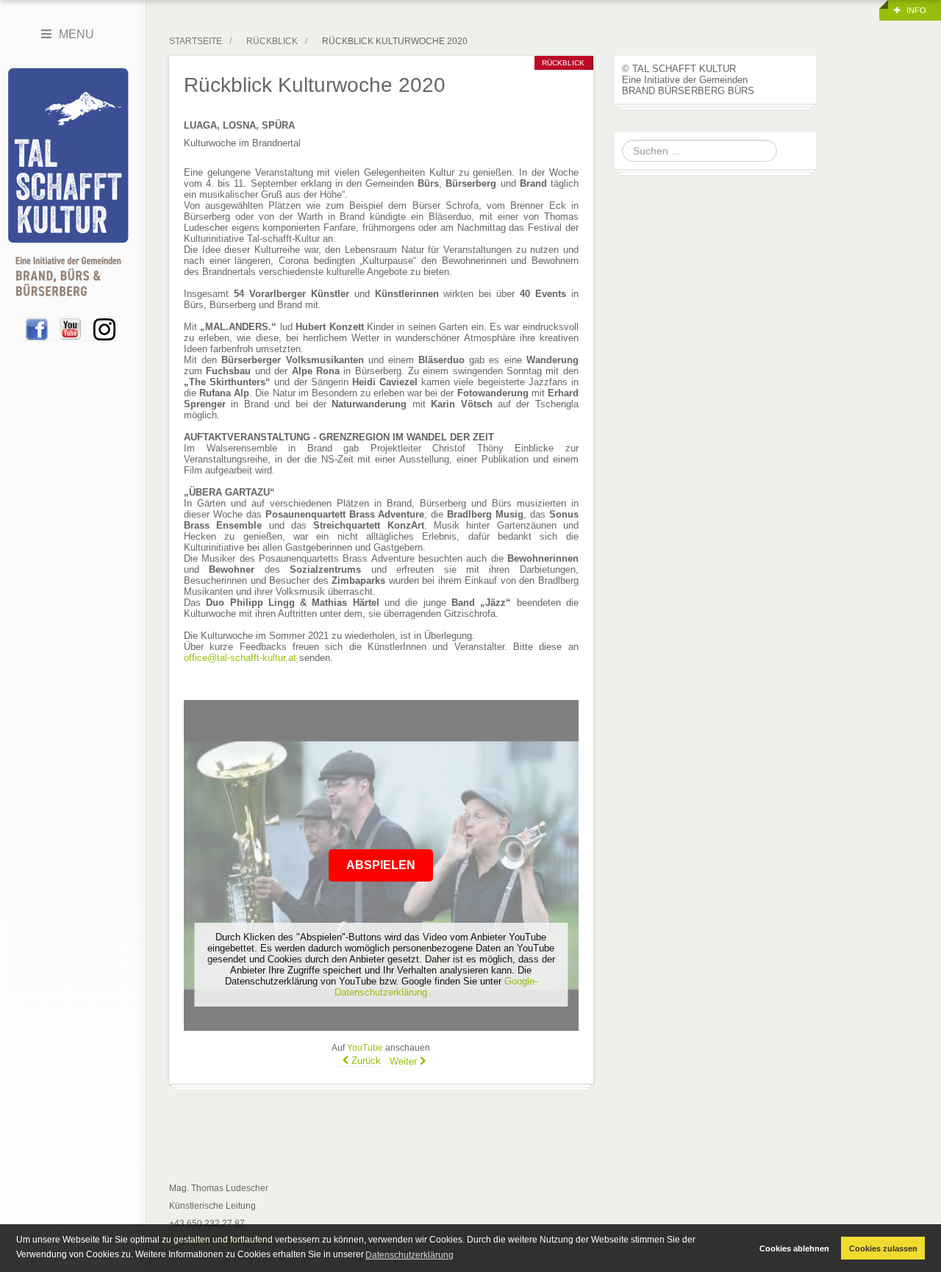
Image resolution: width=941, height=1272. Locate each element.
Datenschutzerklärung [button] (409, 1255)
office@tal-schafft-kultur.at (240, 657)
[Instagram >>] (104, 328)
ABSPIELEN (380, 865)
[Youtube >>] (71, 328)
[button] (910, 10)
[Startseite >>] (68, 181)
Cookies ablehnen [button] (794, 1248)
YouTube (365, 1047)
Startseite (195, 41)
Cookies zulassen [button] (883, 1248)
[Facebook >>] (37, 328)
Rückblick (272, 41)
